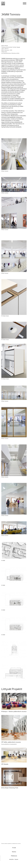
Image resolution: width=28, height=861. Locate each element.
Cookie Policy (11, 859)
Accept (14, 847)
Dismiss (14, 851)
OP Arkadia (4, 764)
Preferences (14, 855)
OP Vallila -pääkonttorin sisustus (11, 742)
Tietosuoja (16, 859)
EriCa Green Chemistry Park (9, 788)
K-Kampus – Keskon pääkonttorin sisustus (14, 711)
